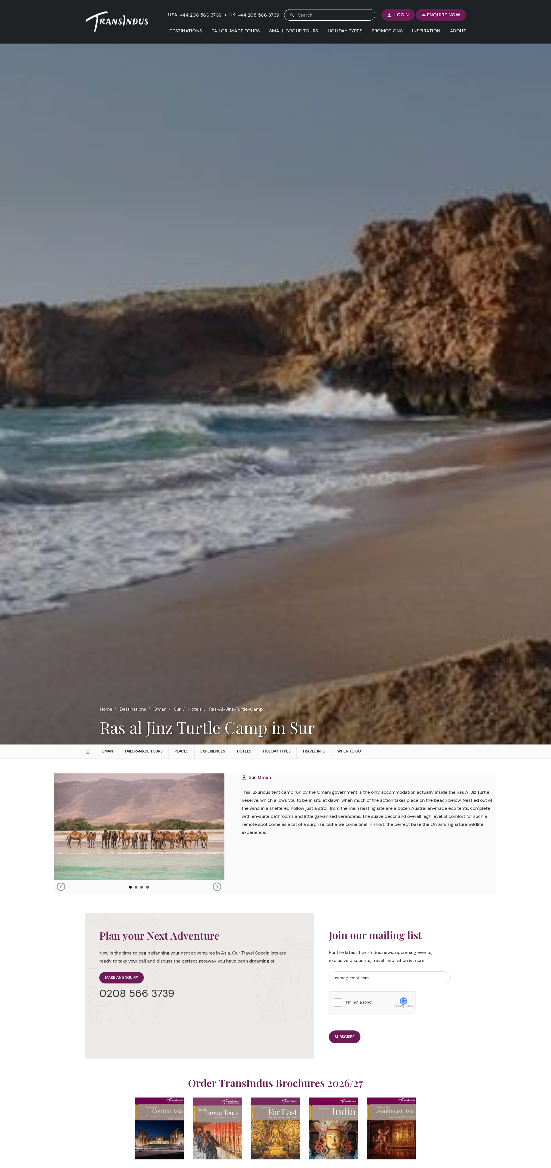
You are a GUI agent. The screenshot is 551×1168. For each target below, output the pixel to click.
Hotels (195, 709)
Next (217, 886)
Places (181, 751)
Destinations (133, 709)
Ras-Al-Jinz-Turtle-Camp (236, 709)
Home (106, 709)
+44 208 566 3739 (201, 15)
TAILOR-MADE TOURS (236, 31)
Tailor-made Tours (144, 751)
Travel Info (313, 751)
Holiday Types (277, 751)
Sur (177, 709)
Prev (60, 886)
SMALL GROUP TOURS (293, 31)
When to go (349, 751)
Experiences (212, 751)
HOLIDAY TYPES (345, 31)
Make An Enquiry (121, 977)
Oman (160, 709)
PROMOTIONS (387, 31)
